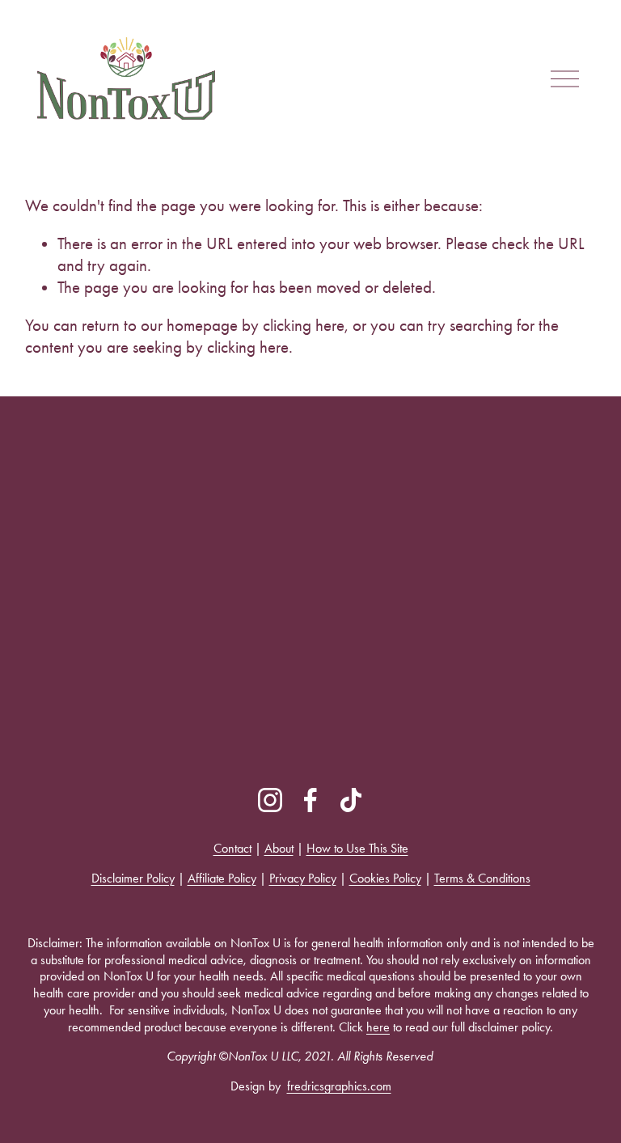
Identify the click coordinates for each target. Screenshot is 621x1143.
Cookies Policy (385, 878)
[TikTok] (351, 800)
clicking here (303, 325)
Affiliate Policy (222, 878)
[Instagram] (270, 800)
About (279, 848)
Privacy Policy (302, 878)
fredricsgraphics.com (339, 1086)
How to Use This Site (357, 848)
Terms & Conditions (482, 878)
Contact (232, 848)
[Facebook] (310, 800)
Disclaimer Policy (133, 878)
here (378, 1027)
